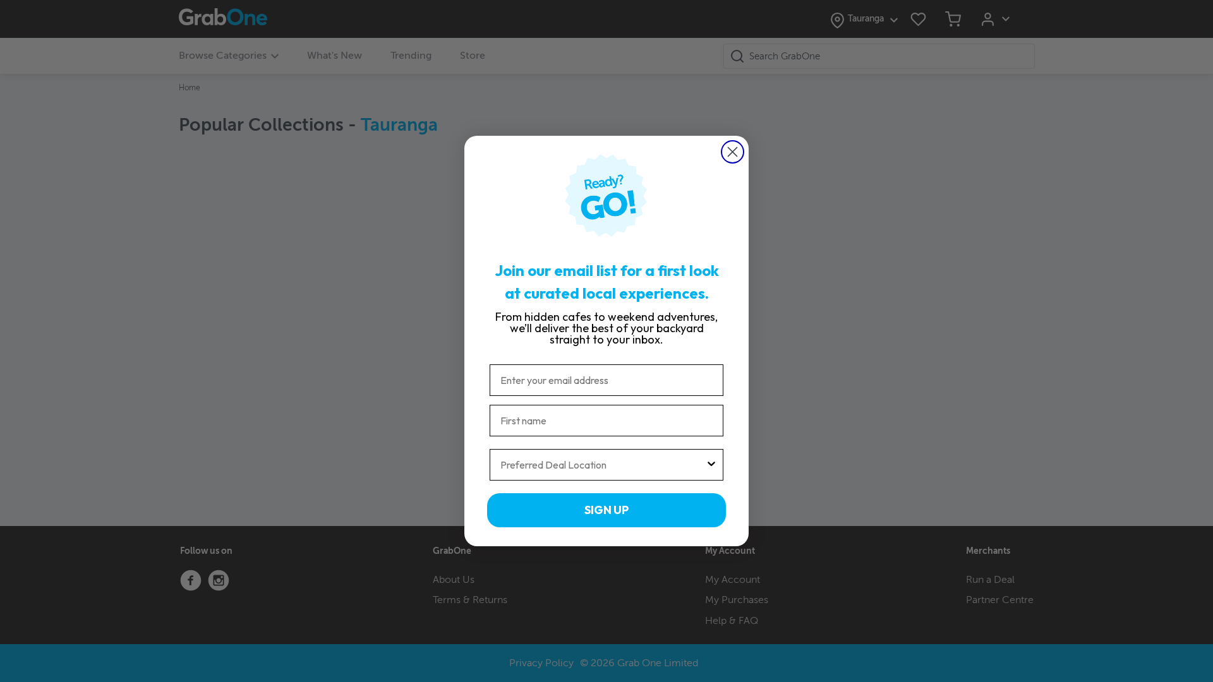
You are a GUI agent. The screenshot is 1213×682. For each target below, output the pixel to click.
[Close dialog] (732, 152)
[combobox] (602, 465)
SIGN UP (606, 510)
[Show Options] (711, 465)
